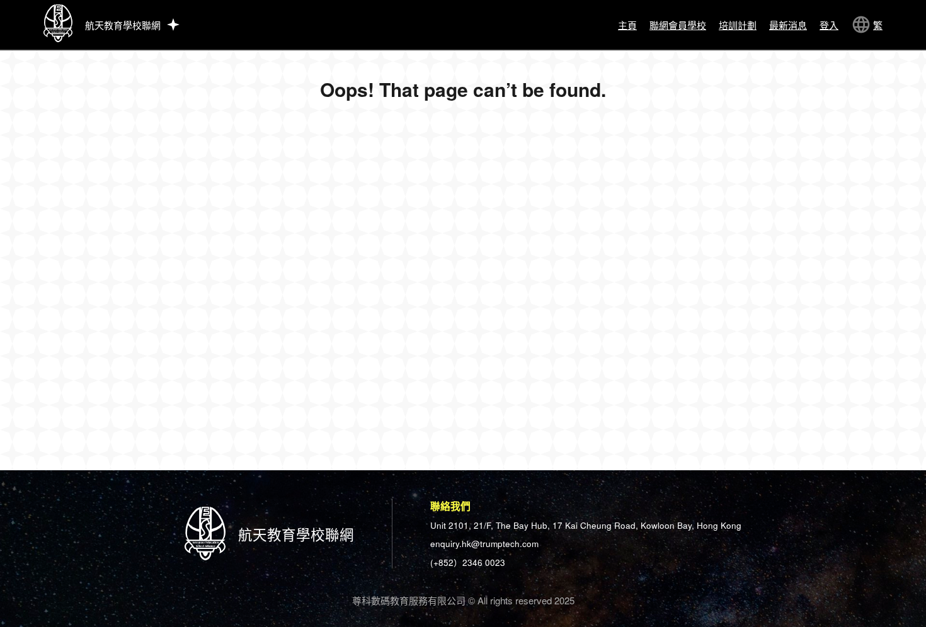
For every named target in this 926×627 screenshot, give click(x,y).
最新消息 (788, 24)
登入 (829, 24)
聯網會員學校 (677, 24)
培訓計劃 (738, 24)
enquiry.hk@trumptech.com (484, 544)
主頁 (627, 24)
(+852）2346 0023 (467, 562)
